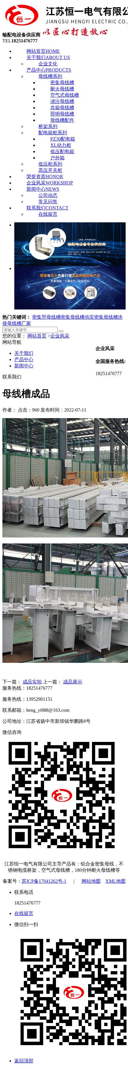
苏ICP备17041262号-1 (44, 881)
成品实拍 (32, 681)
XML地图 (115, 881)
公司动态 (47, 195)
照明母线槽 (62, 113)
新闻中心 (42, 189)
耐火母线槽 (62, 88)
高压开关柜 (50, 170)
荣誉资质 (44, 176)
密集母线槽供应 (77, 317)
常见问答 (47, 201)
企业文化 (47, 63)
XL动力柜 (60, 145)
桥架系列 (47, 126)
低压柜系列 (50, 164)
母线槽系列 (50, 76)
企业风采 (49, 182)
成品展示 (72, 681)
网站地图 (91, 881)
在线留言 (47, 214)
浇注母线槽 (62, 101)
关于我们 (48, 57)
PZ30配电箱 (62, 138)
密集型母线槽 (46, 317)
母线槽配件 (62, 120)
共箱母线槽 (62, 107)
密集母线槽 (62, 82)
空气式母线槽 (64, 95)
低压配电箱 (62, 151)
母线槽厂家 (19, 323)
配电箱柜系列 (52, 132)
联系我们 (47, 207)
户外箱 (57, 157)
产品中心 (48, 70)
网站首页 (43, 51)
